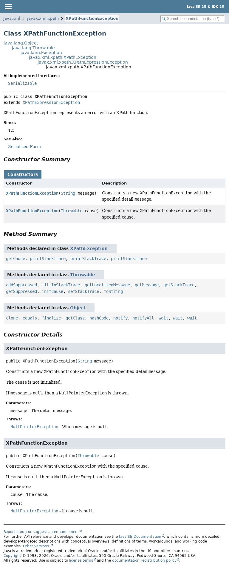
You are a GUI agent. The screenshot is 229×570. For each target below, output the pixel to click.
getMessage (147, 284)
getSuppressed (21, 291)
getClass (75, 318)
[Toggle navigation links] (8, 6)
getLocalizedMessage (107, 284)
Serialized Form (24, 146)
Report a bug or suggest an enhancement (41, 532)
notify (120, 318)
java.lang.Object (21, 43)
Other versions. (36, 546)
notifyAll (143, 318)
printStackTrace (48, 258)
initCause (52, 291)
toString (113, 291)
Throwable (71, 210)
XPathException (89, 248)
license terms (81, 560)
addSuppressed (21, 284)
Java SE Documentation (140, 536)
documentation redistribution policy (144, 560)
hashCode (99, 318)
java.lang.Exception (41, 52)
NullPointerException (34, 426)
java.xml (11, 18)
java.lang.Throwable (33, 47)
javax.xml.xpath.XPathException (62, 57)
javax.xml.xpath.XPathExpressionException (83, 62)
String (68, 193)
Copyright (12, 556)
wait (163, 318)
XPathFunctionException (92, 18)
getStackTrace (178, 284)
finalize (51, 318)
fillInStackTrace (61, 284)
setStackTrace (83, 291)
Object (78, 307)
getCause (15, 258)
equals (30, 318)
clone (12, 318)
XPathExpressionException (51, 102)
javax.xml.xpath (43, 18)
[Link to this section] (74, 159)
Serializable (22, 83)
